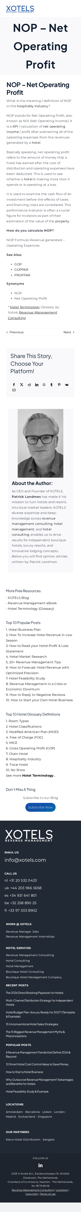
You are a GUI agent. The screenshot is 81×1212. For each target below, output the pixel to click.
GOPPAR (21, 270)
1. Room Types (17, 721)
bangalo (48, 1139)
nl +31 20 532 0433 (21, 880)
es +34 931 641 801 (21, 895)
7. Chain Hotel (17, 754)
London (59, 1112)
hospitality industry (32, 106)
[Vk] (66, 385)
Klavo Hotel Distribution (23, 1139)
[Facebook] (13, 385)
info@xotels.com (25, 860)
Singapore (45, 1116)
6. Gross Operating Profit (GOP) (30, 748)
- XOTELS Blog (17, 598)
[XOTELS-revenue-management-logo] (20, 3)
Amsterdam (14, 1112)
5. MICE (12, 743)
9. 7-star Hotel (17, 765)
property (62, 221)
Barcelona (32, 1112)
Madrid (11, 1116)
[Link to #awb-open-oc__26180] (73, 8)
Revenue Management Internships (30, 936)
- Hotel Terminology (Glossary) (30, 609)
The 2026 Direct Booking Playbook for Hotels (34, 992)
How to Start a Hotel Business (24, 1072)
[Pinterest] (59, 385)
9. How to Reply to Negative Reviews (35, 695)
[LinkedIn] (36, 385)
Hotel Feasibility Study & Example (27, 1091)
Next (67, 332)
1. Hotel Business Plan (23, 629)
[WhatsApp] (44, 385)
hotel (36, 143)
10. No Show (15, 770)
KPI (15, 126)
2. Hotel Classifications (23, 726)
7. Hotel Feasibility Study (25, 678)
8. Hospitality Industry (23, 759)
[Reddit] (29, 385)
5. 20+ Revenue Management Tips (33, 662)
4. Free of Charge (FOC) (24, 737)
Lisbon (47, 1112)
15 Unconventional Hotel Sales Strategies (32, 1024)
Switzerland (26, 1116)
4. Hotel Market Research (26, 657)
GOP (18, 264)
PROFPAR (22, 275)
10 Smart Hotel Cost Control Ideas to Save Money (37, 1064)
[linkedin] (40, 1165)
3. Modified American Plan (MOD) (32, 732)
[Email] (13, 390)
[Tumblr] (51, 385)
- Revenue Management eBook (31, 603)
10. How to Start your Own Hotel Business (39, 700)
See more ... (30, 775)
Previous (17, 332)
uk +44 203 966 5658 (23, 888)
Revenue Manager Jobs (22, 931)
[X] (21, 385)
